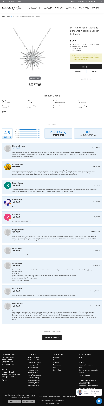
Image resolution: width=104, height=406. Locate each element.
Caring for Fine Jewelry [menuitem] (35, 375)
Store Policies (57, 370)
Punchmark (55, 403)
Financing (56, 362)
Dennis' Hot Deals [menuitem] (84, 375)
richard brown (17, 248)
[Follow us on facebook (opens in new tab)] (6, 380)
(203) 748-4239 (35, 85)
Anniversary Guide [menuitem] (33, 383)
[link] (4, 1)
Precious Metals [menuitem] (33, 372)
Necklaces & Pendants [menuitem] (86, 365)
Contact (96, 8)
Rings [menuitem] (80, 367)
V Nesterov (16, 215)
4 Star (17, 131)
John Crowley (17, 263)
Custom (59, 8)
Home (3, 16)
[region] (35, 50)
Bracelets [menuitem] (81, 360)
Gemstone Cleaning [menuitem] (34, 380)
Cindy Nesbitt (17, 289)
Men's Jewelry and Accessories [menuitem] (88, 370)
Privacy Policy (43, 396)
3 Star (17, 133)
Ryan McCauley (17, 183)
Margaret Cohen (18, 230)
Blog (54, 367)
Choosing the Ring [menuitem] (33, 365)
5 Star (17, 129)
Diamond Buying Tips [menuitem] (34, 362)
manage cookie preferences (20, 397)
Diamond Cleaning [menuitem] (33, 378)
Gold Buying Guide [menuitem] (33, 385)
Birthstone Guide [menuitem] (33, 367)
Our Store (84, 8)
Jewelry (48, 8)
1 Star (17, 137)
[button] (72, 1)
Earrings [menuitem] (81, 362)
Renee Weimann (17, 304)
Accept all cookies (28, 401)
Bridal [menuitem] (80, 357)
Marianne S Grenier (19, 146)
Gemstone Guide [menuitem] (33, 370)
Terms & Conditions (54, 396)
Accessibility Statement (68, 396)
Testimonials (57, 365)
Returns (94, 71)
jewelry (8, 16)
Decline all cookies (14, 401)
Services (55, 360)
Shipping (78, 71)
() (39, 129)
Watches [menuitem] (81, 372)
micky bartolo (17, 200)
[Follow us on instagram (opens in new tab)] (3, 380)
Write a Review (52, 337)
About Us (56, 357)
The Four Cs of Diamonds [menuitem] (36, 360)
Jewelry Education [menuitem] (33, 357)
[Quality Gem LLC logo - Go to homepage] (13, 8)
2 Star (17, 135)
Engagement (35, 8)
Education (71, 8)
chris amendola (17, 164)
